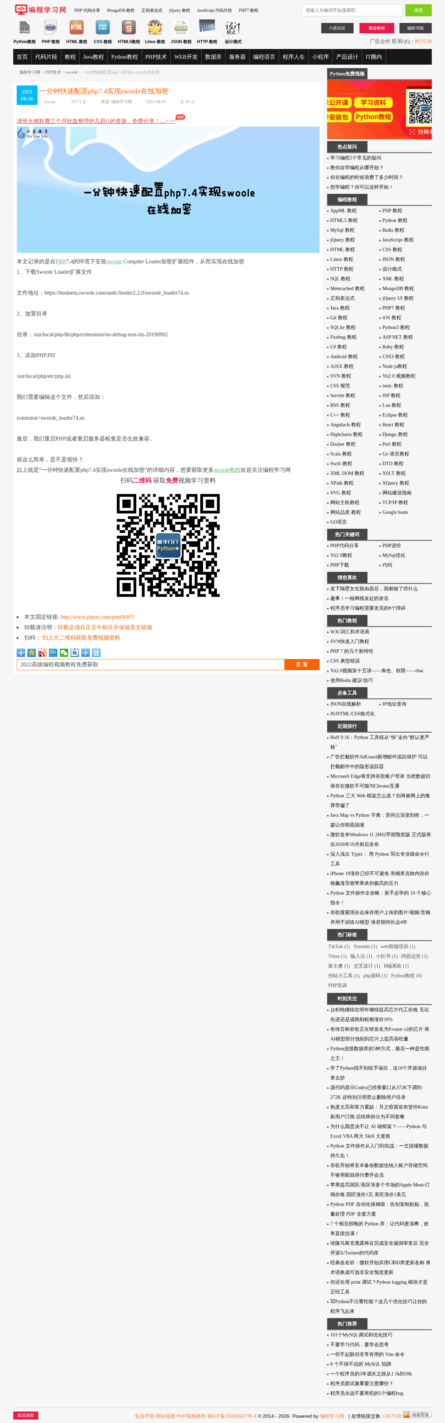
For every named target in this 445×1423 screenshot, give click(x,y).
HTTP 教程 (342, 269)
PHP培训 (337, 985)
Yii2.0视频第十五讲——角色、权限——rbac (377, 670)
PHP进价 (391, 545)
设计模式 (392, 269)
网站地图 (165, 1416)
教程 (70, 57)
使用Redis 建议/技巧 (351, 680)
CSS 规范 (340, 385)
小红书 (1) (387, 956)
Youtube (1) (365, 946)
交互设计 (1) (367, 966)
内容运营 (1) (414, 956)
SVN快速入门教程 (349, 641)
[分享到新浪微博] (42, 653)
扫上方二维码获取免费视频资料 (81, 638)
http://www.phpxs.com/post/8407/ (97, 617)
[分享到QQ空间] (31, 653)
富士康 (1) (339, 966)
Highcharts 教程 (346, 434)
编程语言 (264, 57)
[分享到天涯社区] (96, 653)
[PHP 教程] (50, 33)
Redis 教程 (393, 230)
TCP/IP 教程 (395, 502)
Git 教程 (339, 317)
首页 (22, 57)
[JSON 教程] (181, 33)
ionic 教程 (392, 385)
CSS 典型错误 (345, 661)
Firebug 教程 (343, 337)
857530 (423, 41)
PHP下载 (339, 565)
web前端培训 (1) (398, 946)
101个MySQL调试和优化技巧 (361, 1335)
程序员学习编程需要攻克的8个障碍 (368, 608)
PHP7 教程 (248, 10)
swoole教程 (227, 470)
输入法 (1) (361, 956)
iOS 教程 (391, 317)
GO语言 (338, 522)
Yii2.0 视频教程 (398, 376)
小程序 (320, 57)
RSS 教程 (340, 405)
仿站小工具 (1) (344, 975)
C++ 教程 (340, 415)
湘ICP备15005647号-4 (232, 1416)
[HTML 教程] (76, 33)
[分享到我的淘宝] (85, 653)
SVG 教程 (340, 492)
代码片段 (46, 57)
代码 (387, 565)
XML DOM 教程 (347, 473)
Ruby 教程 (393, 346)
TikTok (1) (339, 946)
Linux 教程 (341, 259)
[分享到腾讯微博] (53, 653)
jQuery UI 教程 (398, 298)
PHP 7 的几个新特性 (351, 651)
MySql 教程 (342, 230)
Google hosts (395, 512)
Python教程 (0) (406, 975)
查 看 (302, 664)
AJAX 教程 (342, 366)
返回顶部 (25, 1415)
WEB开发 (186, 57)
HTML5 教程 (344, 220)
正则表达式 (151, 10)
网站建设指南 (397, 492)
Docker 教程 (343, 444)
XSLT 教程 (394, 473)
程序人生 (294, 57)
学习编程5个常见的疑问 (355, 158)
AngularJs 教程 (345, 424)
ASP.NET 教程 (397, 337)
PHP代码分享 (344, 545)
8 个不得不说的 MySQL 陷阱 (360, 1364)
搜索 (418, 10)
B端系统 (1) (396, 966)
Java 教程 (340, 308)
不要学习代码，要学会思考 (359, 1344)
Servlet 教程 (342, 395)
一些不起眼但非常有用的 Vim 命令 (367, 1354)
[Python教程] (24, 33)
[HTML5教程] (129, 33)
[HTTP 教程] (207, 33)
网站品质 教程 (345, 512)
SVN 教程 (340, 376)
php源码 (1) (375, 975)
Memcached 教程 (347, 288)
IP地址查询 (394, 704)
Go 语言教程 (395, 453)
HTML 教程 (342, 249)
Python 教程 (394, 220)
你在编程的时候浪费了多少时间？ (366, 177)
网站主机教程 (344, 502)
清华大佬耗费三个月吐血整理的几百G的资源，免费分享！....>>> (96, 121)
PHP (61, 261)
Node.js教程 (394, 366)
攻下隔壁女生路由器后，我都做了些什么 (374, 588)
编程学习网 (29, 72)
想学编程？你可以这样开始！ (362, 187)
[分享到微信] (64, 653)
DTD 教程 (393, 463)
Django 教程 (395, 434)
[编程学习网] (40, 13)
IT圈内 (374, 57)
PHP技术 (156, 57)
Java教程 (93, 57)
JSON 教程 (393, 259)
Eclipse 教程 (395, 415)
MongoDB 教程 (121, 10)
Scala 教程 (341, 453)
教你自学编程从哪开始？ (357, 167)
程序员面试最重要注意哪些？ (362, 1383)
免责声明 (144, 1416)
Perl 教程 (392, 444)
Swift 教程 (341, 463)
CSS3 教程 (393, 356)
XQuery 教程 (395, 483)
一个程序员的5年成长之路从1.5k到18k (371, 1373)
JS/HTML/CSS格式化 (352, 713)
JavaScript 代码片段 (214, 10)
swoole (72, 72)
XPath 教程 (342, 483)
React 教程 (393, 424)
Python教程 (124, 57)
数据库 (213, 57)
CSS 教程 (392, 249)
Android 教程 (344, 356)
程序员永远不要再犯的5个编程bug (366, 1393)
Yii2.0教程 (341, 555)
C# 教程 (338, 346)
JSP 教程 (391, 395)
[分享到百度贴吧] (75, 653)
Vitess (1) (337, 956)
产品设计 (347, 57)
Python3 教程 (396, 327)
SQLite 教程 (343, 327)
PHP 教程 (392, 210)
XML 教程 (393, 278)
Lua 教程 (391, 405)
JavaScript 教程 (398, 239)
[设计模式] (233, 33)
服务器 (237, 57)
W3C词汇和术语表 (350, 631)
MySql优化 (393, 555)
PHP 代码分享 (87, 10)
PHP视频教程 (191, 1416)
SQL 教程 (340, 278)
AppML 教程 (343, 210)
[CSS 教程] (103, 33)
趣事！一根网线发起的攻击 (359, 598)
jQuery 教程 (179, 10)
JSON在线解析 (345, 704)
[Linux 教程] (155, 33)
